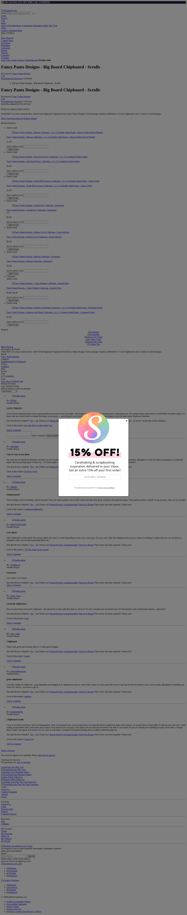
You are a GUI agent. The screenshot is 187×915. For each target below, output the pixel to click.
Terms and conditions (106, 487)
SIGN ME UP (95, 483)
